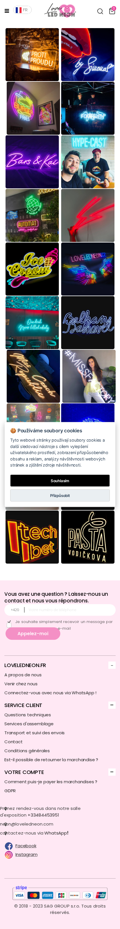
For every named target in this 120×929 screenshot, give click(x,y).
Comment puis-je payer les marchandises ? (50, 782)
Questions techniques (27, 715)
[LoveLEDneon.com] (57, 11)
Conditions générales (27, 751)
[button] (100, 11)
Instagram (26, 854)
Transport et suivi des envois (34, 733)
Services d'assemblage (29, 724)
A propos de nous (23, 675)
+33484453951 (43, 815)
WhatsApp (55, 833)
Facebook (25, 846)
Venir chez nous (21, 684)
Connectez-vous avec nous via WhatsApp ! (50, 693)
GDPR (10, 791)
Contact (13, 742)
